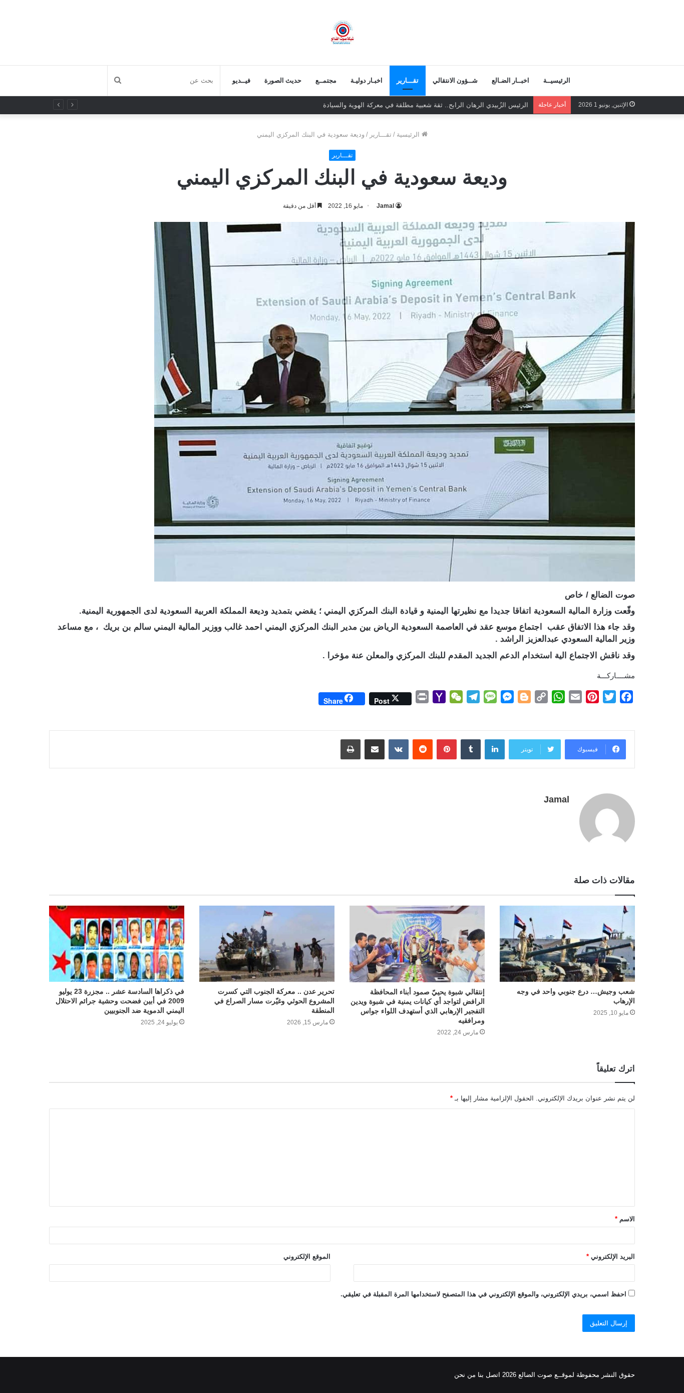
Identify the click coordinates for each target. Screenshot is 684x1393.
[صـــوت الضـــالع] (342, 32)
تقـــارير (408, 80)
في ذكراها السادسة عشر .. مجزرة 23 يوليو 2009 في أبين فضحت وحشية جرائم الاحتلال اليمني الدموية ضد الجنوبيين (120, 1000)
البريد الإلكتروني (610, 1256)
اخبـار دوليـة (367, 80)
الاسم (625, 1219)
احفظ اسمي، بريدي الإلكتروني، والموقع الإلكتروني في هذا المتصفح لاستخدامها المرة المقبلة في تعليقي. (483, 1294)
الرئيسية (409, 134)
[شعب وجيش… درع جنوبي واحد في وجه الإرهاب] (567, 944)
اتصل (493, 1374)
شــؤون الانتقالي (455, 80)
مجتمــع (325, 80)
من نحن (465, 1374)
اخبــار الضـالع (510, 80)
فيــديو (241, 80)
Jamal (385, 205)
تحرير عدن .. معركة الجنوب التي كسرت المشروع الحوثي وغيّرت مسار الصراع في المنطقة (274, 1000)
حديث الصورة (282, 80)
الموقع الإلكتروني (306, 1256)
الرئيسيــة (556, 80)
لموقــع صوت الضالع (545, 1374)
